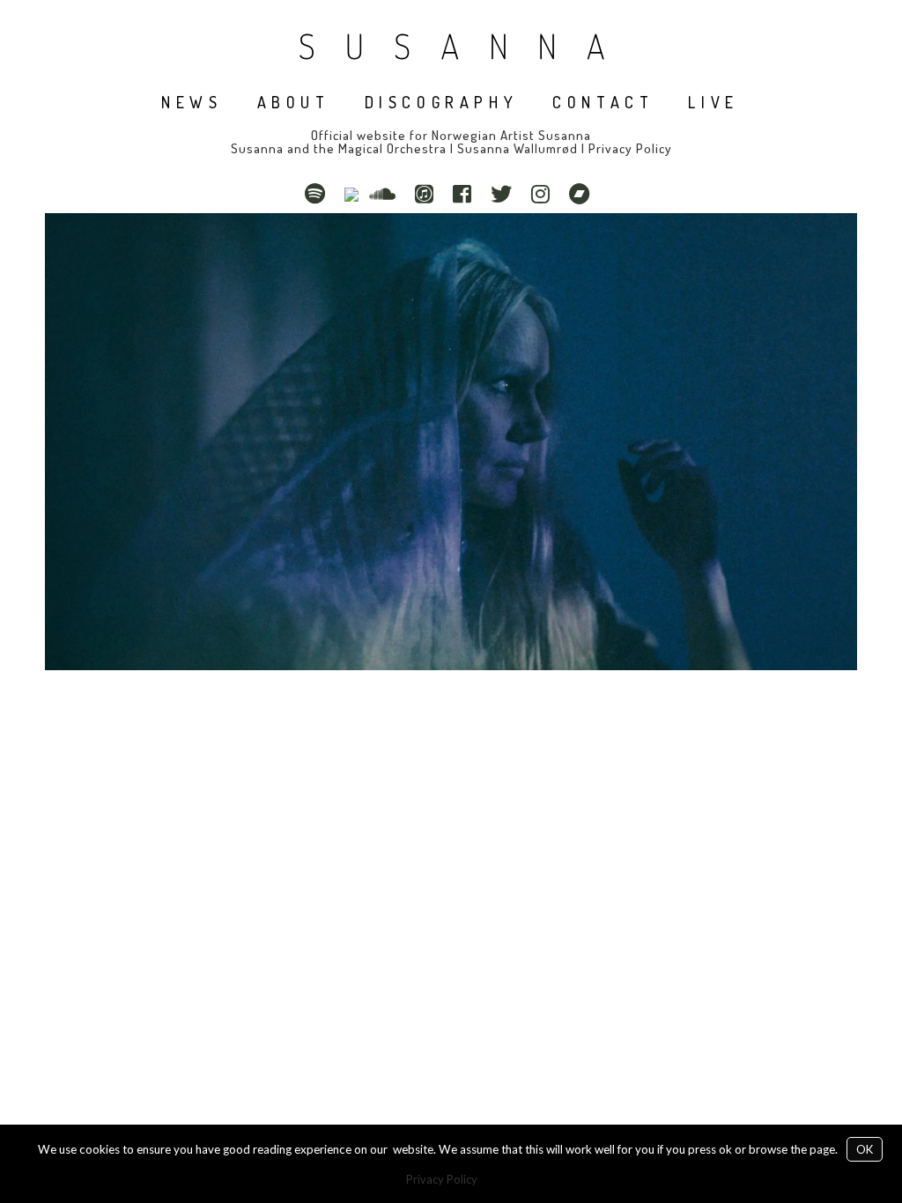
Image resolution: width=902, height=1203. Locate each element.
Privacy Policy (630, 148)
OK (864, 1149)
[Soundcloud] (386, 193)
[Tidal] (351, 193)
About (293, 102)
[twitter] (506, 193)
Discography (442, 102)
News (191, 102)
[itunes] (428, 193)
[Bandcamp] (583, 193)
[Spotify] (319, 193)
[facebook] (466, 193)
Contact (603, 102)
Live (713, 102)
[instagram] (544, 193)
